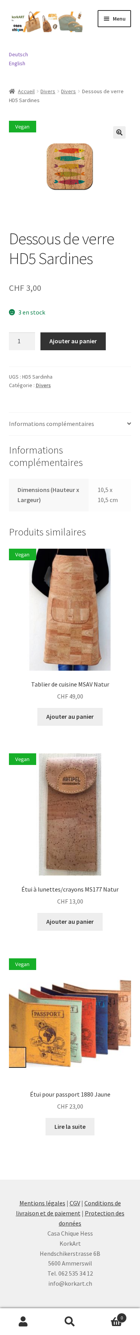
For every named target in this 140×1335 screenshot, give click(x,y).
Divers (47, 91)
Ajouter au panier (73, 341)
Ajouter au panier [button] (70, 716)
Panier (108, 1315)
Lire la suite (70, 1126)
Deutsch (18, 54)
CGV (75, 1203)
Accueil (26, 91)
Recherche (70, 1322)
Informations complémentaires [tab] (51, 424)
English (17, 63)
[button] (119, 132)
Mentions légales (42, 1203)
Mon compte (23, 1322)
